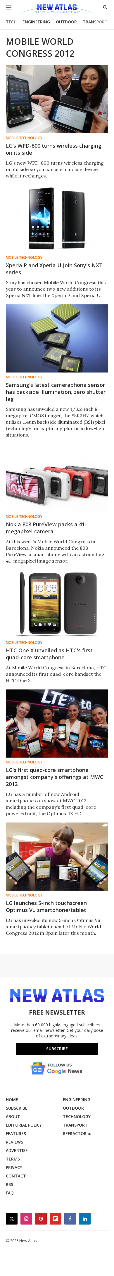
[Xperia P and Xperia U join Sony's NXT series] (57, 219)
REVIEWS (14, 1142)
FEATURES (16, 1133)
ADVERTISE (17, 1150)
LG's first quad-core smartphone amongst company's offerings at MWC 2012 (54, 776)
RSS (9, 1184)
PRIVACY (14, 1167)
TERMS (13, 1159)
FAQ (10, 1193)
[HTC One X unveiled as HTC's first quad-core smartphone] (57, 604)
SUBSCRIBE (16, 1108)
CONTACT (16, 1176)
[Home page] (57, 9)
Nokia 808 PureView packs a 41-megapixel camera (46, 528)
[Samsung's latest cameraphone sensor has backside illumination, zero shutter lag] (57, 338)
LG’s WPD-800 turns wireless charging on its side (53, 149)
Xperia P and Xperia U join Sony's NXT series (54, 269)
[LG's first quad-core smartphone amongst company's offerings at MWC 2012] (57, 723)
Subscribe (57, 1048)
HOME (12, 1099)
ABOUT (13, 1116)
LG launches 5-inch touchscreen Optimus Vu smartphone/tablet (46, 906)
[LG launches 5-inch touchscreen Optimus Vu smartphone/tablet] (57, 856)
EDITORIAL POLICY (24, 1125)
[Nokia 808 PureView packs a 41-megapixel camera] (57, 478)
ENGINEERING (36, 22)
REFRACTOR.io (77, 1133)
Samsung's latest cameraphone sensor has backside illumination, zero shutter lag (56, 391)
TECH (11, 22)
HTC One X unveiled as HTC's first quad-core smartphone (49, 654)
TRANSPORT (95, 22)
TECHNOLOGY (77, 1116)
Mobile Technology (24, 138)
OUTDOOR (66, 22)
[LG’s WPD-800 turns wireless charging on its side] (57, 99)
